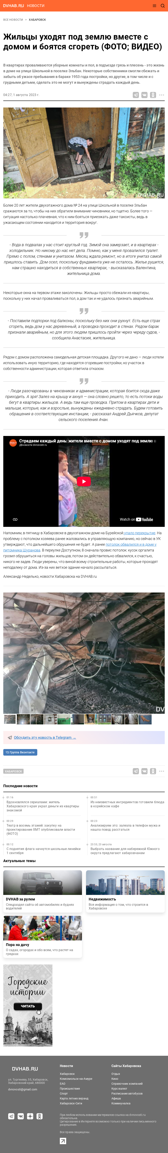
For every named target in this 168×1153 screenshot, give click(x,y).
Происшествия (70, 1088)
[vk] (21, 1116)
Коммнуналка (121, 1103)
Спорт (64, 1093)
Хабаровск (37, 19)
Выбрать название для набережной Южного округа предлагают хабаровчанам (125, 851)
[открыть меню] (154, 6)
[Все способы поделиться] (162, 95)
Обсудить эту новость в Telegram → (45, 737)
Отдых (115, 1073)
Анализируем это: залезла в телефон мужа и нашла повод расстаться (125, 828)
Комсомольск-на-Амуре (76, 1078)
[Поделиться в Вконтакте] (144, 95)
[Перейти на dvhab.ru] (13, 6)
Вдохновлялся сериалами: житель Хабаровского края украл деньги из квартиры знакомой (43, 806)
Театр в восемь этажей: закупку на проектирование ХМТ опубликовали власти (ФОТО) (41, 830)
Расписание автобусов (127, 1093)
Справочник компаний (127, 1083)
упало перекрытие (139, 533)
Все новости (13, 19)
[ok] (39, 1116)
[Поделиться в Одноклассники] (153, 95)
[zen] (30, 1116)
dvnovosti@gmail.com (22, 1089)
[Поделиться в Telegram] (136, 95)
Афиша (116, 1098)
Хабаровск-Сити (71, 1103)
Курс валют (119, 1088)
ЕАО (62, 1083)
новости (35, 5)
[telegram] (11, 1116)
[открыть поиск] (163, 6)
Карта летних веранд (74, 1098)
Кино (114, 1078)
